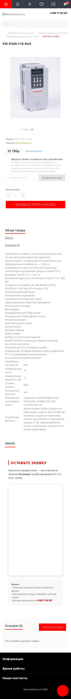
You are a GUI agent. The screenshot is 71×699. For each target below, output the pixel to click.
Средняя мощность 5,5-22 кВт (53, 33)
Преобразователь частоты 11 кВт (22, 36)
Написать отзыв (52, 627)
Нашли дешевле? (33, 150)
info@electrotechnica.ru (35, 204)
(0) (32, 129)
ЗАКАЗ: (9, 238)
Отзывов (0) (12, 245)
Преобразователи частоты (21, 33)
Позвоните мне (52, 178)
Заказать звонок (58, 15)
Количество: (13, 189)
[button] (30, 4)
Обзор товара (15, 230)
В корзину (35, 215)
